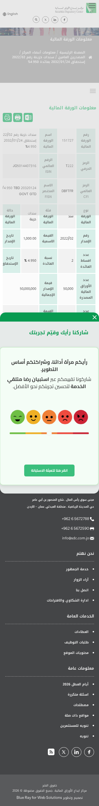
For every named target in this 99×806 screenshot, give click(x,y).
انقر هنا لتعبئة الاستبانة (49, 470)
